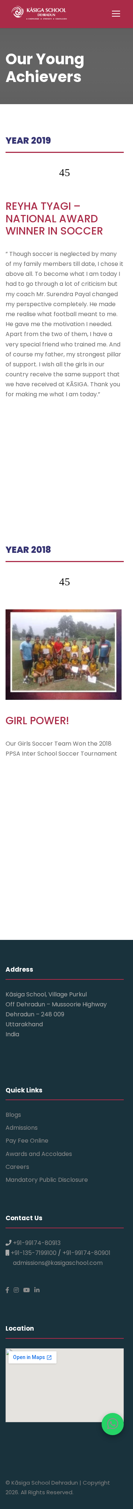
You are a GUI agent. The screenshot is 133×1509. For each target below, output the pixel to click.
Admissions (22, 1127)
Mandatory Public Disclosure (47, 1180)
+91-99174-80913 (37, 1243)
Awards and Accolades (39, 1154)
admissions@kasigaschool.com (58, 1263)
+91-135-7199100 (34, 1253)
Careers (17, 1167)
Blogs (13, 1115)
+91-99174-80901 (86, 1253)
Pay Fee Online (27, 1140)
